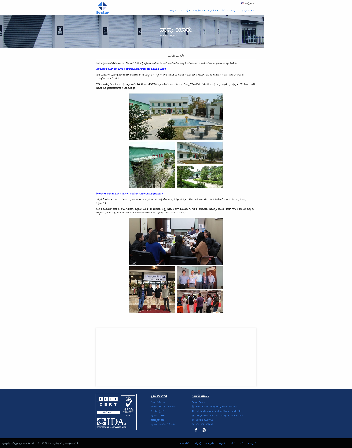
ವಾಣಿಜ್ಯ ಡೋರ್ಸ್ (157, 419)
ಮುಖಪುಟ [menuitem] (171, 10)
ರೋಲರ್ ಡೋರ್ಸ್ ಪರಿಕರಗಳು (163, 406)
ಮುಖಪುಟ (184, 443)
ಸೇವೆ (233, 443)
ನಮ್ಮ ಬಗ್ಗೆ (197, 443)
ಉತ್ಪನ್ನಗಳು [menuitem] (198, 10)
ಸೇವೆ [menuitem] (223, 10)
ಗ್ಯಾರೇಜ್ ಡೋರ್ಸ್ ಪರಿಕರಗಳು (163, 424)
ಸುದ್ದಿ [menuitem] (233, 10)
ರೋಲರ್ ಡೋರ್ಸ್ (158, 402)
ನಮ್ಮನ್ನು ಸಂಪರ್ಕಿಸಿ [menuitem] (246, 10)
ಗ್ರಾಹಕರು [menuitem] (212, 10)
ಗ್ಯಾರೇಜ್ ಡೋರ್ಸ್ (158, 415)
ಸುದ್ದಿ (242, 443)
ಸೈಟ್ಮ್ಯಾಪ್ (252, 443)
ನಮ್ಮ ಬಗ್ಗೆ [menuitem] (184, 10)
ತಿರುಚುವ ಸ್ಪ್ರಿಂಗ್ (157, 411)
